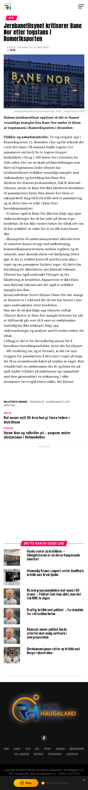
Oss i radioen (21, 754)
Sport (47, 749)
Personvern (54, 754)
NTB (12, 50)
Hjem (6, 749)
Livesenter (72, 754)
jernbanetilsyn (58, 402)
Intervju (38, 754)
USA (37, 749)
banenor (38, 402)
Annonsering (77, 749)
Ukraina (60, 749)
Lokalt (17, 749)
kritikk (10, 405)
